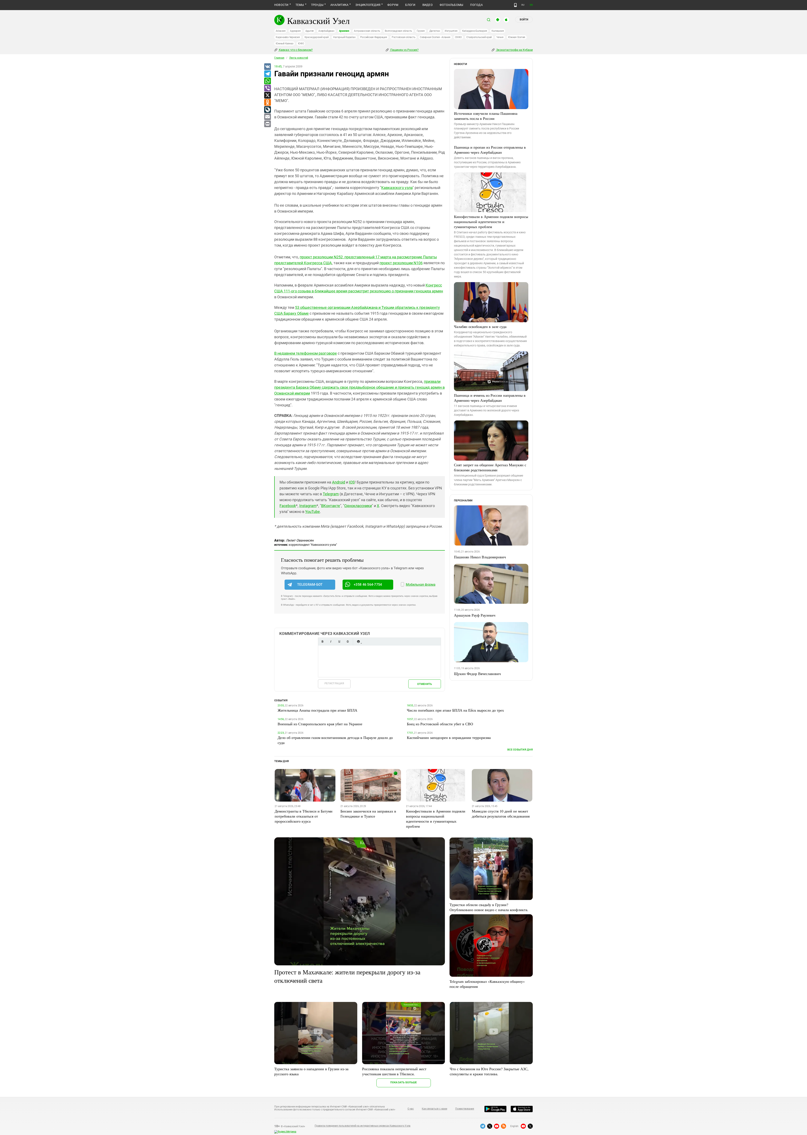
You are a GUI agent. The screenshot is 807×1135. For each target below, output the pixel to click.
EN (531, 5)
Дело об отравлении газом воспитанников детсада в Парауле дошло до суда (335, 740)
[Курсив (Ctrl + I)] (331, 641)
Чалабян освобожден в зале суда (480, 326)
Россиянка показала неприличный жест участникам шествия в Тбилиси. (394, 1071)
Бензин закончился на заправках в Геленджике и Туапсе (368, 814)
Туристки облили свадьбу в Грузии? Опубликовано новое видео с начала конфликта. (489, 907)
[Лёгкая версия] (515, 5)
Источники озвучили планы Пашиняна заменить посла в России (485, 116)
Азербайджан (326, 30)
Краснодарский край (317, 37)
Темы (299, 5)
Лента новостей (298, 57)
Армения (344, 30)
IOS (352, 482)
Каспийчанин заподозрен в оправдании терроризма (449, 737)
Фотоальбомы (451, 5)
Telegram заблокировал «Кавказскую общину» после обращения (487, 984)
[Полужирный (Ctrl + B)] (322, 641)
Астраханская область (367, 30)
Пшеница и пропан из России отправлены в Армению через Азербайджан (490, 150)
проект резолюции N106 (401, 263)
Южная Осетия (516, 37)
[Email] (267, 116)
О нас (410, 1108)
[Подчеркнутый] (339, 641)
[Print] (267, 124)
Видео (427, 5)
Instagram (307, 505)
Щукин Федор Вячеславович (477, 673)
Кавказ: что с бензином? (295, 50)
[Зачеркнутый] (347, 641)
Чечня (500, 37)
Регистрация (334, 683)
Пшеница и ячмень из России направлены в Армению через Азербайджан (490, 398)
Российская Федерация (373, 37)
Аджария (295, 30)
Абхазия (280, 30)
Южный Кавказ (284, 43)
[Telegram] (267, 74)
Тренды (317, 5)
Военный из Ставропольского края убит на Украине (320, 723)
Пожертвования (464, 1108)
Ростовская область (403, 37)
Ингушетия (451, 30)
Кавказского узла (397, 187)
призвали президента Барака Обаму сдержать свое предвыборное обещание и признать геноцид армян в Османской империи (359, 387)
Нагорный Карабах (344, 37)
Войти (524, 19)
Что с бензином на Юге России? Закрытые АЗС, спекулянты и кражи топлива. (489, 1071)
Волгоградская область (398, 30)
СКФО (458, 37)
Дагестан (434, 30)
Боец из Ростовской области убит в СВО (440, 723)
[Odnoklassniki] (267, 102)
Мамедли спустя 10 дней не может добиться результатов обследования (501, 814)
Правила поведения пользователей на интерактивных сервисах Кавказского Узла (362, 1125)
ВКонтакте (330, 505)
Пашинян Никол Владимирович (480, 556)
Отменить (424, 684)
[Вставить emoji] (358, 641)
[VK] (267, 66)
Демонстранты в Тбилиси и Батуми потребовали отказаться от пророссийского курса (303, 816)
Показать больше (403, 1082)
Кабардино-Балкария (474, 30)
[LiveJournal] (267, 109)
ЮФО (301, 43)
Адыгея (309, 30)
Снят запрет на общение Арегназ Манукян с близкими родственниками (490, 467)
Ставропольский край (479, 37)
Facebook (288, 505)
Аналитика (339, 5)
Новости (281, 5)
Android (338, 482)
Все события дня (520, 749)
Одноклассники (358, 505)
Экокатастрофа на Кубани (514, 50)
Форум (392, 5)
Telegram (331, 494)
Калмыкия (498, 30)
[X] (267, 95)
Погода (476, 5)
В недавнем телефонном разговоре (305, 353)
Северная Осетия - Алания (435, 37)
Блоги (410, 5)
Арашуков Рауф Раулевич (474, 615)
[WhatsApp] (267, 81)
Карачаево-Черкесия (288, 37)
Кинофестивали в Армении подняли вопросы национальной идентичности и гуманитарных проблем (491, 221)
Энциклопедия (367, 5)
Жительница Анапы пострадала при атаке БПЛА (317, 710)
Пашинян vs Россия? (404, 50)
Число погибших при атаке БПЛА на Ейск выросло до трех (455, 710)
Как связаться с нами (434, 1108)
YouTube (312, 511)
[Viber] (267, 88)
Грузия (421, 30)
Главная (279, 57)
